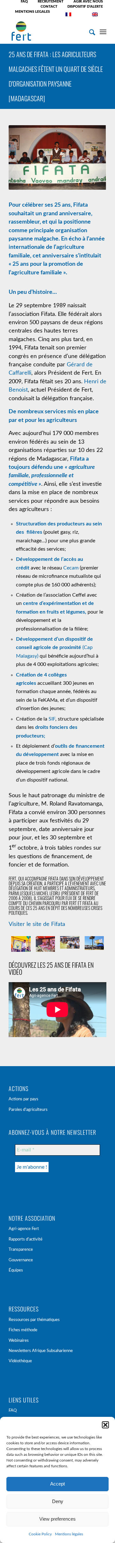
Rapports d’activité (25, 1239)
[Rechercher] (89, 31)
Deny (57, 1501)
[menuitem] (24, 1)
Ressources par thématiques (34, 1320)
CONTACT (49, 6)
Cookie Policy (40, 1534)
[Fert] (48, 31)
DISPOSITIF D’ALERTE (85, 6)
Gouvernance (21, 1260)
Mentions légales (69, 1534)
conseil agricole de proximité (48, 647)
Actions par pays (23, 1099)
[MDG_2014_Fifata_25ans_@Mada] (45, 944)
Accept (57, 1483)
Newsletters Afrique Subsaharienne (41, 1351)
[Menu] (103, 31)
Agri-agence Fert (24, 1229)
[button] (105, 1425)
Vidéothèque (20, 1361)
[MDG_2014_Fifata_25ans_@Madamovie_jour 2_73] (21, 944)
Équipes (16, 1270)
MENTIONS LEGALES (32, 11)
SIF (52, 719)
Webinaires (19, 1341)
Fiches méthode (23, 1330)
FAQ (13, 1411)
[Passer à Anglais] (95, 14)
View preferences (57, 1519)
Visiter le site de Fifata (37, 924)
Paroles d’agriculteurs (28, 1110)
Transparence (21, 1250)
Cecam (71, 567)
